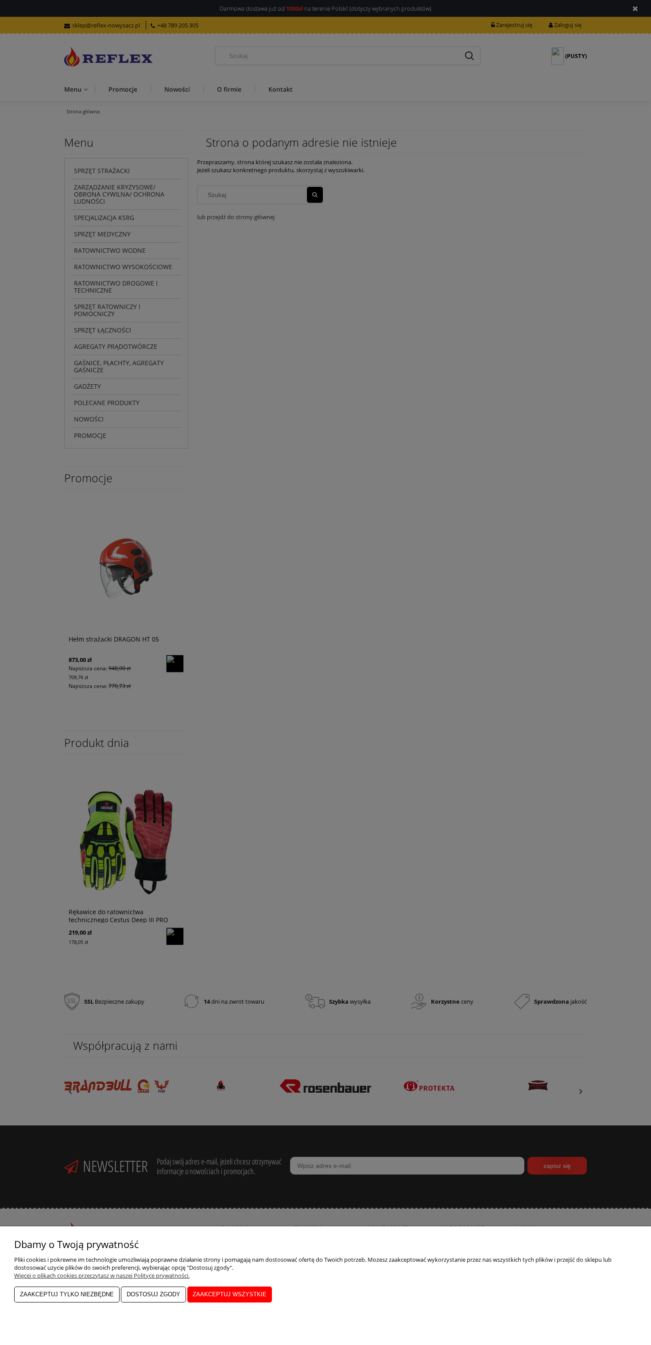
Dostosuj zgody (153, 1294)
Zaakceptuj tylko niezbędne (67, 1294)
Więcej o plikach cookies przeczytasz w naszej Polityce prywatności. (102, 1275)
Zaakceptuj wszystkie (230, 1294)
